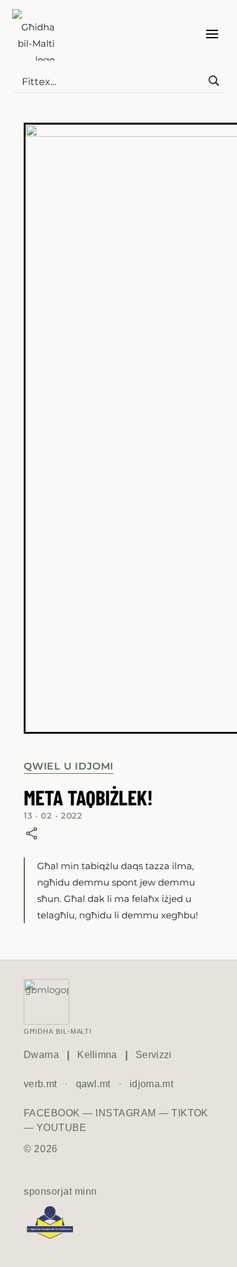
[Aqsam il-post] (32, 833)
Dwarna (41, 1055)
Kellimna (97, 1055)
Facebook (52, 1113)
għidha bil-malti (58, 1030)
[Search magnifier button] (213, 80)
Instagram (125, 1113)
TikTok (189, 1113)
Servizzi (154, 1055)
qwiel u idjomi (69, 766)
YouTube (61, 1127)
